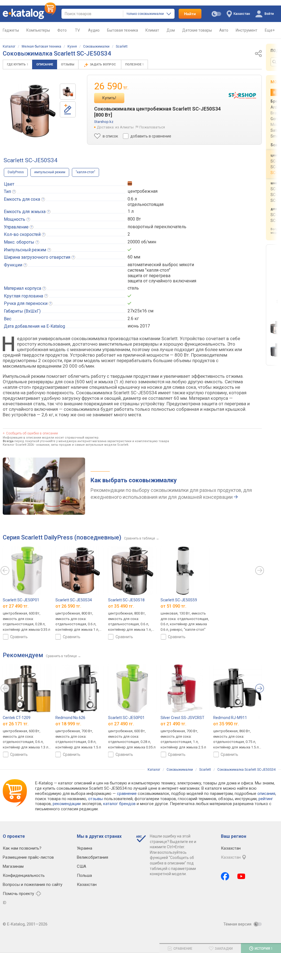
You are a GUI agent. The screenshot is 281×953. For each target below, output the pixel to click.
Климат (152, 30)
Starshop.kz (103, 122)
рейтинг (265, 798)
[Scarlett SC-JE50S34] (68, 92)
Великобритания (92, 857)
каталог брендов (119, 803)
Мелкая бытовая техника (41, 46)
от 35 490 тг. (121, 606)
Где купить (17, 64)
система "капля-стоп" (149, 270)
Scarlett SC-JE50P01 (21, 599)
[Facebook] (225, 876)
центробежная (143, 191)
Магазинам (13, 866)
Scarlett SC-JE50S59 (179, 599)
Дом (171, 30)
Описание (44, 64)
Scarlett (122, 46)
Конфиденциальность (24, 875)
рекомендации (67, 803)
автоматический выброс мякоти (161, 264)
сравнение (127, 793)
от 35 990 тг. (226, 723)
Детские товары (197, 30)
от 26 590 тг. (68, 606)
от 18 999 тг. (68, 723)
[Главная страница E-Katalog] (29, 13)
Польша (84, 875)
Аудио (94, 30)
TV (77, 30)
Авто (223, 30)
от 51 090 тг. (173, 606)
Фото (62, 30)
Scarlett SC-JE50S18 (126, 599)
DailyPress (16, 172)
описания (266, 793)
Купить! (109, 98)
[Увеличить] (33, 111)
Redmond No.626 (70, 717)
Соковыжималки (96, 46)
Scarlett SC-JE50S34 (73, 599)
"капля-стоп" (85, 172)
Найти (190, 14)
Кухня (72, 46)
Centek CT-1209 (16, 717)
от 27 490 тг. (16, 606)
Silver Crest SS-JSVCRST (182, 717)
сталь (133, 288)
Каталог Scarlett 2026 (18, 445)
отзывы (95, 798)
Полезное (134, 64)
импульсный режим (49, 172)
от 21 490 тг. (173, 723)
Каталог (9, 46)
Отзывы (67, 64)
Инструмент (246, 30)
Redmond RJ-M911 (230, 717)
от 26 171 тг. (16, 723)
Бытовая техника (122, 30)
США (81, 866)
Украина (84, 848)
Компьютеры (38, 30)
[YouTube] (241, 876)
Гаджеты (11, 30)
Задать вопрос (103, 64)
